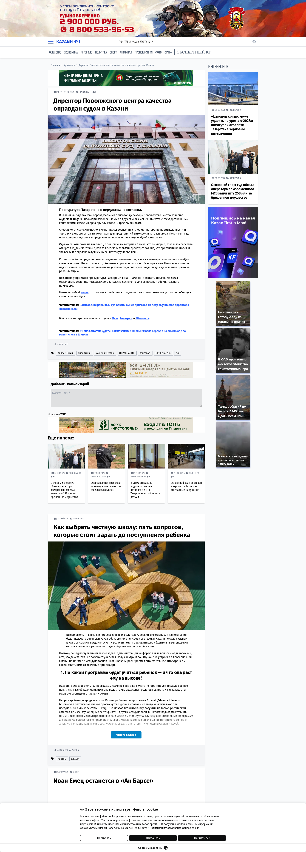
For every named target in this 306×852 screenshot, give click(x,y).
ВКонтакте (142, 318)
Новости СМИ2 (57, 414)
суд (178, 353)
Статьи (168, 52)
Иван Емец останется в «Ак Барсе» (103, 780)
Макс (115, 318)
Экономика (71, 52)
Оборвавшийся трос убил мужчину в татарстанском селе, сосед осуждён (106, 486)
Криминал (126, 52)
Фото (158, 52)
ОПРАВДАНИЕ (126, 353)
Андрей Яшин (65, 353)
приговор (145, 353)
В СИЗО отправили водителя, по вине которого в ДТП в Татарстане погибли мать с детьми (146, 490)
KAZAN (68, 41)
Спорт (113, 52)
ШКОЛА (75, 758)
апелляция (84, 353)
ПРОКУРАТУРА (163, 353)
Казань (62, 758)
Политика (101, 52)
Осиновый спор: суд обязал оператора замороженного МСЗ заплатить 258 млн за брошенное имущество (64, 490)
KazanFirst (62, 344)
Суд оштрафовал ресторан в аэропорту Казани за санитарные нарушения (186, 486)
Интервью (86, 52)
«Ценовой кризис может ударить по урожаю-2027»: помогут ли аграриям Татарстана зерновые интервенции (232, 125)
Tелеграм (126, 318)
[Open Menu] (50, 41)
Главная (55, 65)
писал (85, 292)
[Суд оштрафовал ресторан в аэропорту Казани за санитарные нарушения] (186, 456)
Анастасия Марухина (68, 750)
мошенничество (105, 353)
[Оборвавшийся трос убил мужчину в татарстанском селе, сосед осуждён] (106, 456)
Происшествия (144, 52)
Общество (55, 52)
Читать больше (126, 735)
